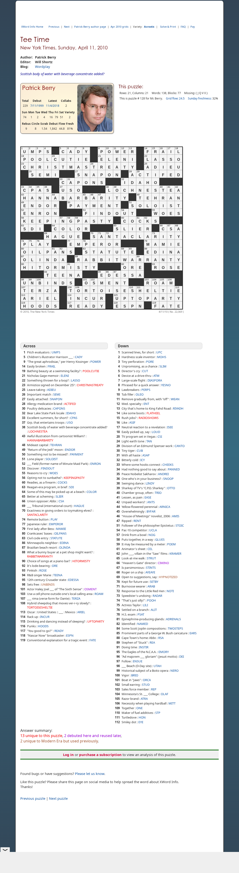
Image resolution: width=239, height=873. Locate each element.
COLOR (92, 492)
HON (142, 717)
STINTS (151, 567)
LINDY (150, 483)
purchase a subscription (100, 754)
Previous (54, 26)
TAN (149, 441)
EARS (193, 633)
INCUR (44, 617)
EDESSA (73, 580)
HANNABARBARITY (40, 440)
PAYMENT (76, 454)
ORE (55, 566)
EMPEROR (56, 524)
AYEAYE (150, 572)
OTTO (171, 488)
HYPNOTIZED (168, 577)
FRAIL (52, 366)
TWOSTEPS (175, 628)
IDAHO (71, 413)
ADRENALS (173, 619)
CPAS (73, 418)
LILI (145, 605)
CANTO (180, 446)
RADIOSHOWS (148, 418)
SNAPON (56, 399)
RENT (137, 521)
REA (152, 642)
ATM (156, 376)
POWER (95, 361)
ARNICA (164, 507)
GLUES (160, 539)
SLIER (59, 496)
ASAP (146, 455)
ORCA (147, 680)
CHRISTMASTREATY (90, 385)
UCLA (153, 530)
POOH (151, 600)
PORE (150, 361)
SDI (71, 487)
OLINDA (64, 547)
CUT (145, 371)
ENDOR (70, 450)
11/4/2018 (52, 106)
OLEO (140, 394)
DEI (181, 656)
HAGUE (79, 506)
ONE (139, 708)
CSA (61, 501)
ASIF (132, 422)
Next (67, 26)
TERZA (76, 598)
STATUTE (56, 538)
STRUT (151, 558)
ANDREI (163, 474)
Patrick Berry (38, 87)
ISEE (170, 427)
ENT (146, 404)
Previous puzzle (32, 798)
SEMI (56, 394)
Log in (68, 754)
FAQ (183, 26)
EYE (140, 722)
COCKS (62, 482)
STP (157, 713)
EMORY (163, 652)
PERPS (145, 390)
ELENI (65, 376)
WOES (53, 473)
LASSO (75, 380)
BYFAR (151, 511)
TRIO (158, 493)
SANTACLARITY (37, 515)
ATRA (144, 699)
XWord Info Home (32, 26)
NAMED (142, 624)
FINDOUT (47, 468)
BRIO (134, 675)
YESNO (166, 385)
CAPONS (59, 408)
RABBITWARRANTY (40, 556)
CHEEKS (167, 464)
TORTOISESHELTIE (40, 607)
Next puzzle (58, 798)
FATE (92, 640)
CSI (160, 436)
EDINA (64, 543)
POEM (171, 544)
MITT (172, 703)
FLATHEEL (153, 413)
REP (153, 689)
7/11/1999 (37, 106)
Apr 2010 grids (119, 26)
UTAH (158, 666)
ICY (142, 460)
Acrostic (149, 26)
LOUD (156, 432)
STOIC (180, 525)
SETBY (154, 582)
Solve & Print (168, 26)
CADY (78, 357)
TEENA (57, 575)
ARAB (151, 586)
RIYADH (178, 408)
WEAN (175, 399)
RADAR (157, 596)
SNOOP (168, 479)
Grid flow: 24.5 (175, 98)
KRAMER (175, 553)
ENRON (95, 464)
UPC (159, 352)
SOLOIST (52, 459)
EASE (147, 497)
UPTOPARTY (95, 621)
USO (70, 422)
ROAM (99, 594)
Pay (192, 26)
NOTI (170, 591)
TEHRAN (56, 445)
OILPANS (60, 533)
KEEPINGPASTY (74, 478)
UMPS (56, 352)
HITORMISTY (81, 561)
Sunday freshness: (200, 98)
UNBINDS (48, 584)
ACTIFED (70, 404)
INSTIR (143, 647)
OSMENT (90, 589)
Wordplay (42, 66)
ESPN (70, 635)
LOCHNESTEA (37, 431)
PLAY (54, 519)
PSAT (140, 614)
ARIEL (81, 612)
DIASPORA (155, 380)
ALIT (154, 610)
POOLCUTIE (91, 371)
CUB (140, 450)
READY (58, 631)
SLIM (162, 366)
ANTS (151, 502)
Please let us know (89, 773)
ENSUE (137, 661)
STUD (146, 684)
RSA (161, 638)
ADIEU (51, 390)
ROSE (43, 570)
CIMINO (163, 563)
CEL (150, 549)
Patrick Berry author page (90, 26)
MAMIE (61, 529)
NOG (151, 535)
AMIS (175, 516)
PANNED (174, 469)
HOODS (43, 626)
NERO (174, 670)
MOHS (161, 357)
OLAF (164, 694)
